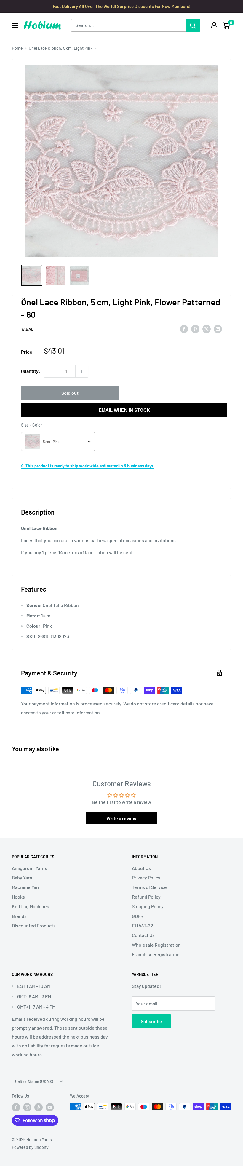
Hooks (18, 897)
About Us (141, 868)
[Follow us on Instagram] (27, 1107)
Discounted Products (34, 925)
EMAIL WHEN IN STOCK (124, 410)
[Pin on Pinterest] (195, 328)
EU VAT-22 (142, 925)
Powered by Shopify (30, 1147)
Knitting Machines (30, 906)
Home (17, 48)
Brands (19, 916)
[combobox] (58, 441)
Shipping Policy (148, 906)
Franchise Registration (156, 954)
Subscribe (151, 1021)
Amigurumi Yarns (29, 868)
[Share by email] (218, 328)
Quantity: (30, 371)
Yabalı (28, 329)
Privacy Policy (146, 877)
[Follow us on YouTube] (50, 1107)
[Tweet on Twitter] (206, 328)
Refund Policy (146, 897)
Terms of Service (149, 887)
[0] (226, 25)
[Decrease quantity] (50, 371)
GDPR (137, 916)
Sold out (70, 393)
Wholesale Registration (156, 945)
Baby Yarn (22, 877)
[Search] (193, 25)
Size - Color (31, 424)
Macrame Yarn (26, 887)
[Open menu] (15, 25)
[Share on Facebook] (184, 328)
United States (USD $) (34, 1081)
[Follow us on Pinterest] (38, 1107)
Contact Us (143, 935)
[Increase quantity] (82, 371)
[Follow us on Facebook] (16, 1107)
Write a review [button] (121, 818)
